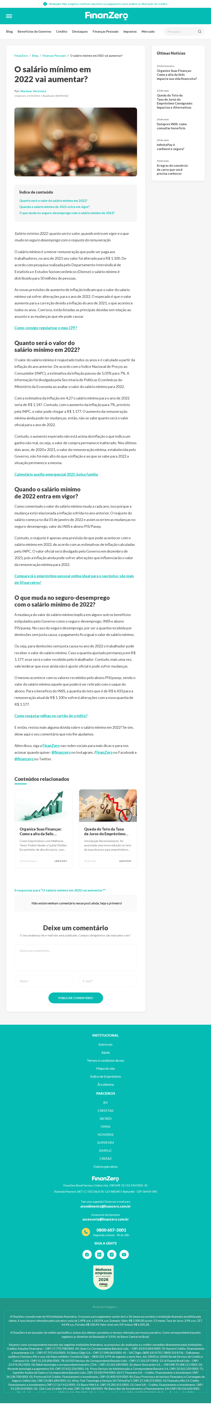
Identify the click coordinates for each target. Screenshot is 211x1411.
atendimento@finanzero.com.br (105, 1206)
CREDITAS (105, 1110)
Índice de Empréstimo (105, 1076)
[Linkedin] (99, 1254)
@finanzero (61, 752)
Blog (9, 31)
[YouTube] (124, 1254)
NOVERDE (106, 1134)
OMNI (105, 1126)
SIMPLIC (105, 1150)
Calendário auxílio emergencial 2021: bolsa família (56, 474)
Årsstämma (105, 1084)
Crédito (61, 31)
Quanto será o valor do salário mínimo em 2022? (53, 200)
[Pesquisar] (199, 31)
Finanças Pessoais (105, 31)
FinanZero (21, 55)
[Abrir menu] (9, 16)
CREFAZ (106, 1158)
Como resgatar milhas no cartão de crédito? (51, 716)
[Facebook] (87, 1254)
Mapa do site (105, 1068)
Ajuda (105, 1052)
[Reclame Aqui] (103, 1277)
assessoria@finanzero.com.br (105, 1219)
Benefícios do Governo (34, 31)
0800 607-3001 (111, 1229)
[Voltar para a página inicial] (106, 16)
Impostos (130, 31)
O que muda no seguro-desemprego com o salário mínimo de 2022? (67, 213)
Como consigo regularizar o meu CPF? (45, 328)
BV (105, 1102)
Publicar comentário (75, 998)
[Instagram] (111, 1254)
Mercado (148, 31)
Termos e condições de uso (105, 1060)
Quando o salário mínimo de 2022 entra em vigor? (54, 207)
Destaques (80, 31)
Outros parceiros (106, 1166)
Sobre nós (105, 1044)
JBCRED (105, 1118)
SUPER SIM (105, 1142)
